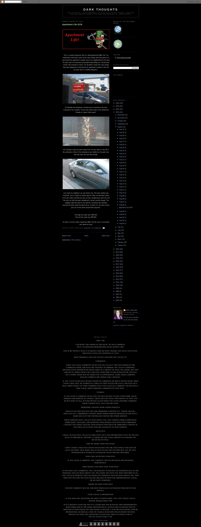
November (121, 118)
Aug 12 (122, 187)
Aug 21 (122, 159)
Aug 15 (122, 178)
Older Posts (106, 236)
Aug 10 (122, 193)
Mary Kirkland (131, 310)
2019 (117, 258)
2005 (117, 300)
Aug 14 (122, 181)
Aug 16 (122, 175)
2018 (117, 261)
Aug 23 (122, 153)
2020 (117, 255)
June (119, 230)
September (121, 124)
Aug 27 (122, 141)
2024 (117, 109)
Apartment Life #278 (72, 24)
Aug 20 (122, 162)
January (120, 245)
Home (86, 236)
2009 (117, 288)
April (119, 236)
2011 (117, 282)
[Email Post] (103, 228)
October (120, 121)
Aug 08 (122, 199)
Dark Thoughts (100, 9)
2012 (117, 279)
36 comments (96, 228)
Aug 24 (122, 150)
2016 (117, 267)
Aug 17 (122, 172)
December (121, 115)
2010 (117, 285)
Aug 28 (122, 138)
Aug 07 (122, 202)
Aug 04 (122, 214)
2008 (117, 291)
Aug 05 (122, 211)
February (121, 242)
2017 (117, 264)
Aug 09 (122, 196)
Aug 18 (122, 169)
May (119, 233)
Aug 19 (122, 166)
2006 (117, 297)
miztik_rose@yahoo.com (100, 517)
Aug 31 (122, 129)
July (119, 227)
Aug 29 (122, 135)
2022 (117, 249)
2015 (117, 270)
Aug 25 (122, 147)
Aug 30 (122, 132)
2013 (117, 276)
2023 (117, 112)
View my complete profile (123, 325)
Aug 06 (122, 205)
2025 (117, 106)
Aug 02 (122, 220)
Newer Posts (66, 236)
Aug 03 (122, 217)
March (120, 239)
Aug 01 (122, 223)
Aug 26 (122, 144)
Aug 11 (121, 190)
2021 (117, 252)
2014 (117, 273)
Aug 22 (122, 156)
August (120, 127)
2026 (117, 103)
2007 (117, 294)
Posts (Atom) (76, 240)
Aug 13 (122, 184)
